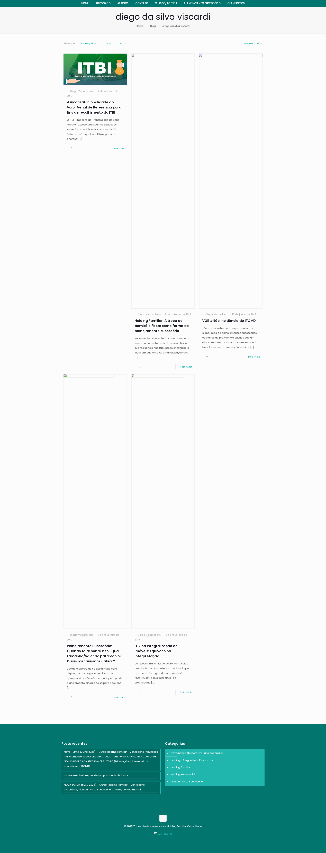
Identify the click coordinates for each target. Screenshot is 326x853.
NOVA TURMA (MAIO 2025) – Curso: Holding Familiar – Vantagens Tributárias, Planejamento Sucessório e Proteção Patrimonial (104, 787)
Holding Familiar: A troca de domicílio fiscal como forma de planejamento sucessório (162, 325)
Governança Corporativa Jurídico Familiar (197, 753)
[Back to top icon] (163, 818)
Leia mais (119, 148)
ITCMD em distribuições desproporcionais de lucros (96, 775)
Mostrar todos (253, 43)
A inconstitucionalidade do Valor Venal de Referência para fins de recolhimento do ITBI (94, 107)
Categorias (88, 43)
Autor (122, 43)
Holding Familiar (180, 767)
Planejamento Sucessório (187, 781)
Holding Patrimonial (183, 774)
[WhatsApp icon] (161, 840)
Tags (107, 43)
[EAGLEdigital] (163, 834)
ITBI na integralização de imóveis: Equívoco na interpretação (156, 651)
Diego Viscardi (79, 91)
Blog (153, 26)
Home (140, 26)
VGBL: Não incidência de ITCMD (229, 320)
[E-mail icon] (165, 840)
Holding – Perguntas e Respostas (192, 760)
